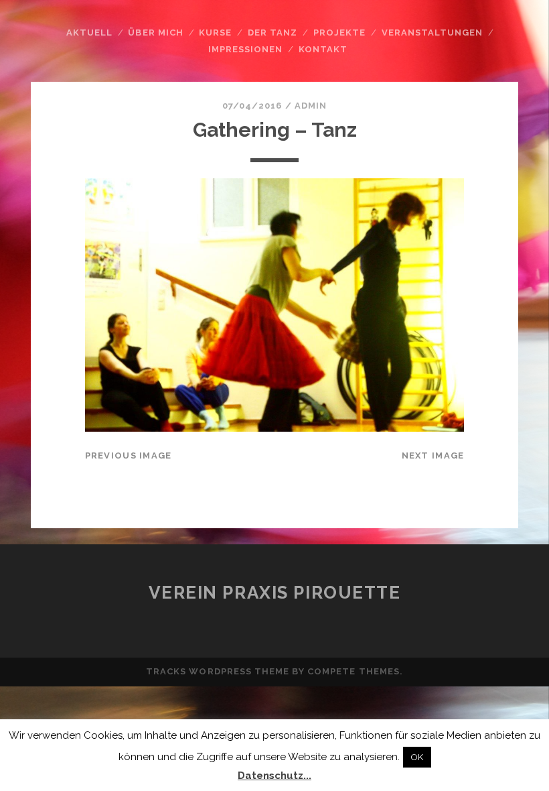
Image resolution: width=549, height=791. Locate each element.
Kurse (215, 32)
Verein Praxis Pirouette (275, 593)
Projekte (339, 32)
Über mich (155, 32)
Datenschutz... (274, 776)
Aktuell (89, 32)
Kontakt (323, 49)
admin (311, 106)
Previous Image (128, 455)
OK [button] (417, 757)
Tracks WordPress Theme (217, 671)
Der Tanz (272, 32)
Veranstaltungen (432, 32)
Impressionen (245, 49)
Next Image (433, 455)
